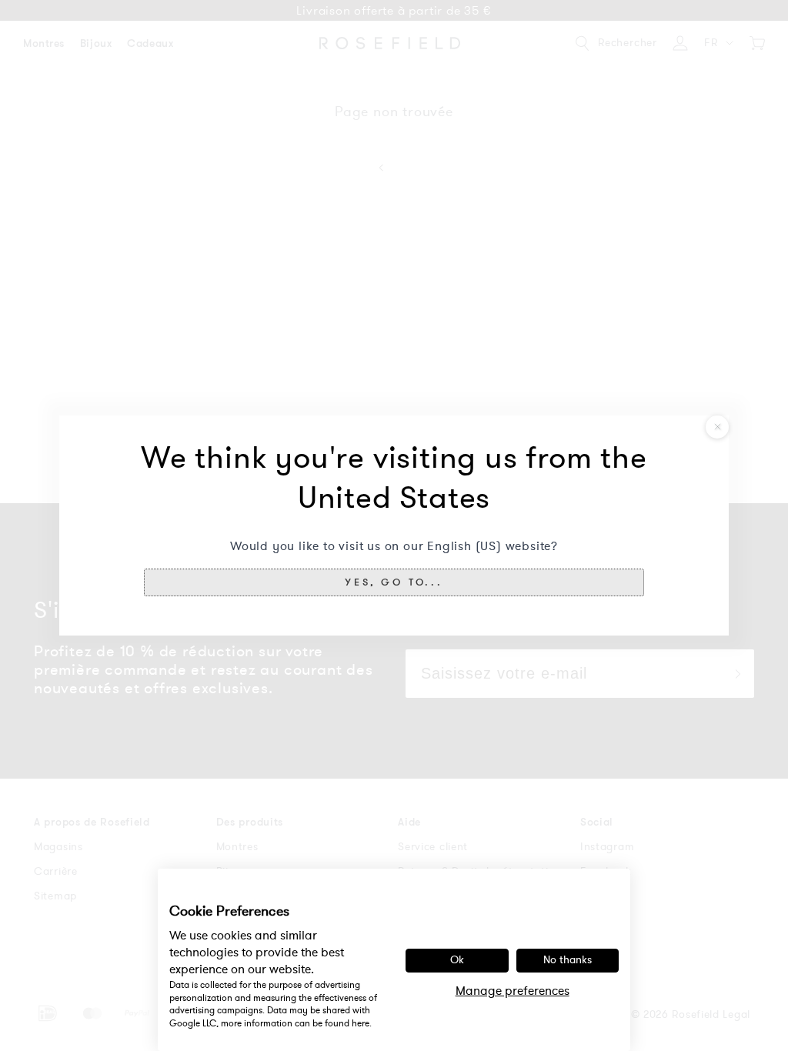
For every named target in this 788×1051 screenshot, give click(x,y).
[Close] (717, 427)
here (360, 1023)
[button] (394, 582)
